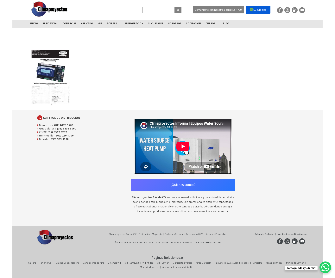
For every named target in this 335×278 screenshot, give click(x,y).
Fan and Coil (46, 262)
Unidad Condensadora (67, 262)
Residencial (50, 23)
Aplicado (87, 23)
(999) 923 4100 (59, 139)
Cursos (210, 23)
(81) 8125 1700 (63, 125)
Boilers (112, 23)
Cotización (193, 23)
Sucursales (155, 23)
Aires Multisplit (203, 262)
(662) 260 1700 (64, 135)
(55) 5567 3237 (57, 132)
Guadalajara (47, 128)
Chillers (32, 262)
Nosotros (174, 23)
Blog (226, 23)
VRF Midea (147, 262)
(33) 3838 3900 (66, 128)
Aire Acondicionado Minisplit (177, 267)
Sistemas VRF (114, 262)
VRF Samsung (132, 262)
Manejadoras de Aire (93, 262)
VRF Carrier (163, 262)
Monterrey (45, 125)
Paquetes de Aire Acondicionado (232, 262)
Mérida (43, 139)
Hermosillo (46, 135)
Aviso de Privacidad (216, 234)
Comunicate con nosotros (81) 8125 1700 (218, 9)
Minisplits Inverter (149, 267)
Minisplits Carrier (295, 262)
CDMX (42, 132)
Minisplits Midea (274, 262)
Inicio (34, 23)
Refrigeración (133, 23)
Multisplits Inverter (182, 262)
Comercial (69, 23)
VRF (100, 23)
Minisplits (257, 262)
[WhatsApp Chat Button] (325, 267)
